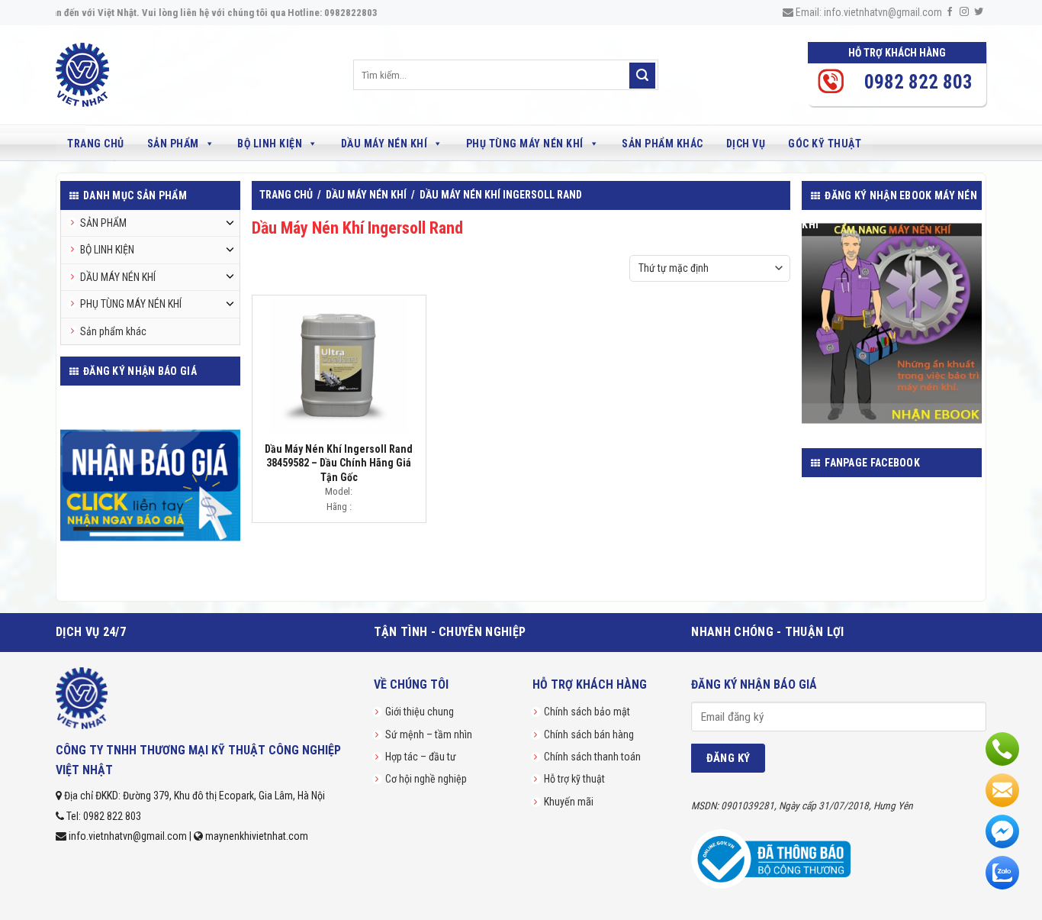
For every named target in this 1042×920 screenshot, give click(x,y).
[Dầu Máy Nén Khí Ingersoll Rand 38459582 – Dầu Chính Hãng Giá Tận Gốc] (339, 364)
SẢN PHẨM (173, 143)
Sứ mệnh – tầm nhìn (428, 734)
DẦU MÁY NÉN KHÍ (384, 143)
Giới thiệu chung (419, 711)
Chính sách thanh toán (592, 757)
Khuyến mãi (568, 802)
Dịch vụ (746, 143)
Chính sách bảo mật (587, 711)
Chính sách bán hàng (589, 734)
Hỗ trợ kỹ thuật (574, 779)
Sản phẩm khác (662, 143)
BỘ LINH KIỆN (269, 143)
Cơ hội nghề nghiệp (426, 779)
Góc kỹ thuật (824, 143)
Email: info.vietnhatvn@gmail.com (867, 12)
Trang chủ (95, 143)
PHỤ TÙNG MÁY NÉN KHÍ (525, 143)
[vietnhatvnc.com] (118, 75)
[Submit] (642, 76)
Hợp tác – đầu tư (420, 757)
